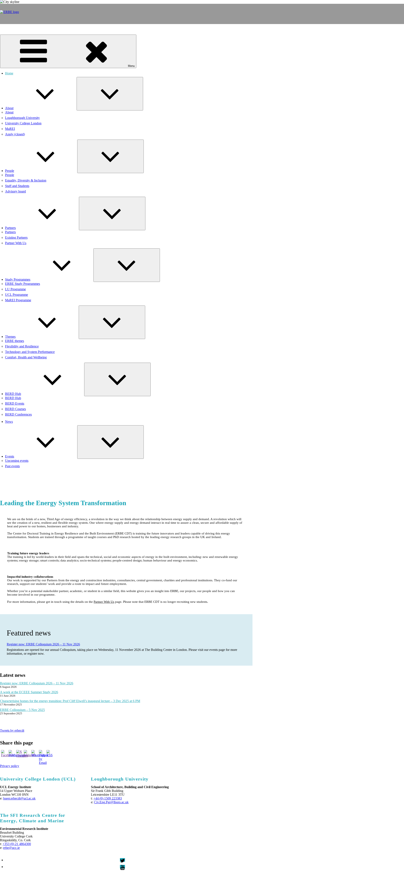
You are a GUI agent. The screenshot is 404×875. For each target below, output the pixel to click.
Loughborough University (22, 118)
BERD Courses (15, 409)
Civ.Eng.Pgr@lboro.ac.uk (111, 802)
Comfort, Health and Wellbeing (26, 357)
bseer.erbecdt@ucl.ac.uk (19, 798)
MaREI (10, 129)
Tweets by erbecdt (12, 730)
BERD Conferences (18, 414)
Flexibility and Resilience (22, 346)
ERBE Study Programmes (22, 283)
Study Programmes (17, 279)
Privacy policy (9, 766)
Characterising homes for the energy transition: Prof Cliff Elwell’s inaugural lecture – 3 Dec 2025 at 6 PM (70, 701)
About (9, 108)
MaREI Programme (18, 300)
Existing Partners (16, 237)
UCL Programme (16, 294)
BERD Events (14, 403)
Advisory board (15, 191)
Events (9, 456)
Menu (131, 65)
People (9, 170)
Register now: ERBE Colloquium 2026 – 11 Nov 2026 (43, 644)
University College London (23, 123)
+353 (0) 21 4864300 (17, 844)
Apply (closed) (15, 134)
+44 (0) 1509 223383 (107, 798)
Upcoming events (16, 460)
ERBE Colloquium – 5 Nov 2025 (22, 710)
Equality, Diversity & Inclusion (25, 180)
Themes (10, 336)
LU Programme (15, 289)
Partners (10, 228)
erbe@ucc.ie (11, 847)
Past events (12, 466)
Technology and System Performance (30, 352)
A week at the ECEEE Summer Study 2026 (29, 692)
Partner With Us (15, 243)
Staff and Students (17, 186)
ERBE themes (14, 341)
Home (9, 73)
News (9, 421)
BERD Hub (13, 394)
